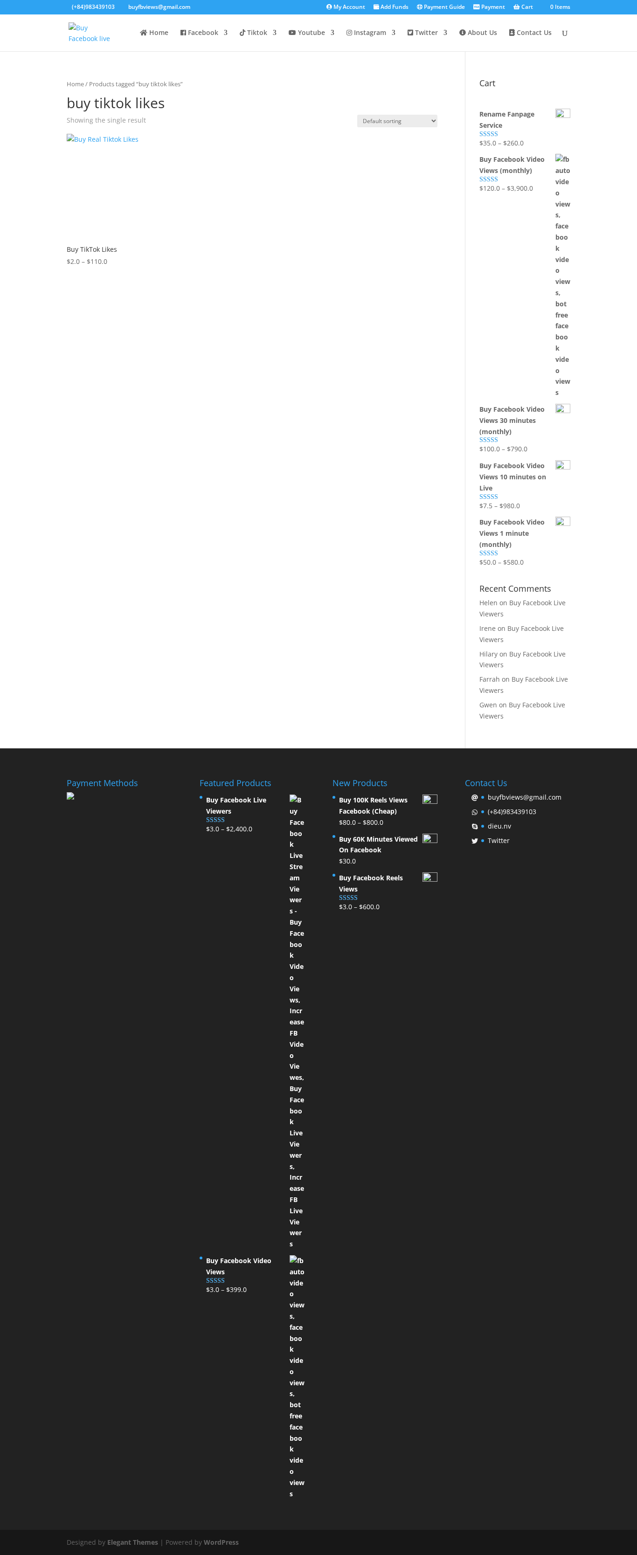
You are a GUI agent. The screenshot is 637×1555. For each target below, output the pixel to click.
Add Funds (394, 7)
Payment (492, 7)
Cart (526, 7)
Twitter (425, 33)
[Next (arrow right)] (620, 777)
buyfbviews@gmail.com (524, 797)
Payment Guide (443, 7)
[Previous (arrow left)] (16, 777)
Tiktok (256, 33)
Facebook (202, 33)
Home (157, 33)
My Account (348, 7)
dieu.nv (499, 826)
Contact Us (533, 33)
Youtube (310, 33)
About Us (481, 33)
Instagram (369, 33)
